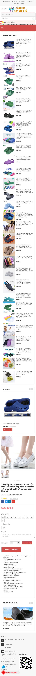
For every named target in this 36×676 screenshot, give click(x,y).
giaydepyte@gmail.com (11, 651)
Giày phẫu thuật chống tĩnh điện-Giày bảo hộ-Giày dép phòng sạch (23, 77)
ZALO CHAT (23, 654)
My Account (7, 1)
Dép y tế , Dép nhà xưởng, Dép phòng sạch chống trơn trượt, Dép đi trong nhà (24, 373)
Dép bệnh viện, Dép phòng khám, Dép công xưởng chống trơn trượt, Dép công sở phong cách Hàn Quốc (24, 360)
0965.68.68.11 (8, 644)
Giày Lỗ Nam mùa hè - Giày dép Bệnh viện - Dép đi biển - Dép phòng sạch (24, 235)
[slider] (4, 498)
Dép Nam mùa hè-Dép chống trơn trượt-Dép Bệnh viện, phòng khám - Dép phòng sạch (24, 246)
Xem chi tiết (7, 429)
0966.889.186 (8, 647)
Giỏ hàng (30, 1)
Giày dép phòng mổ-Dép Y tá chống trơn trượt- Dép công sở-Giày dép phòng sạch (24, 88)
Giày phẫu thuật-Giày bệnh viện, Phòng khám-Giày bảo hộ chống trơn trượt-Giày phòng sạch (24, 180)
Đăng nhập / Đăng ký (19, 3)
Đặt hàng (28, 543)
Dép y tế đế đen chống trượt (11, 423)
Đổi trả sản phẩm (7, 667)
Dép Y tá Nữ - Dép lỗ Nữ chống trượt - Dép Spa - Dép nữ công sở (24, 258)
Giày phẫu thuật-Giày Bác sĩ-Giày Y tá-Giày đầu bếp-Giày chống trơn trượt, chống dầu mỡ (24, 191)
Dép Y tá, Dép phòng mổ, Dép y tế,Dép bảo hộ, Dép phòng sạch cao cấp (24, 203)
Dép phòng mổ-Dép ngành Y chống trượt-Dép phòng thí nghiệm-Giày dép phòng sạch (23, 158)
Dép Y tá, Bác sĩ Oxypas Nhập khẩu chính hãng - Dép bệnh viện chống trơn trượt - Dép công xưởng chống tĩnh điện (23, 295)
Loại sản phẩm (6, 14)
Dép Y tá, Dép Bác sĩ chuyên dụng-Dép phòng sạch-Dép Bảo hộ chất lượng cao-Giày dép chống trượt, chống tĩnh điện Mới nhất (24, 136)
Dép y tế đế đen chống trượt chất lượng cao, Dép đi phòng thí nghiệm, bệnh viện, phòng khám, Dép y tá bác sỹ (23, 41)
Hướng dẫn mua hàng (8, 661)
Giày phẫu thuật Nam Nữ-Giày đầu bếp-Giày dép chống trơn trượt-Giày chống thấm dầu (24, 112)
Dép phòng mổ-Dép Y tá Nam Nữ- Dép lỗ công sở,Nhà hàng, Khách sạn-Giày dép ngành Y (24, 170)
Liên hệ (5, 669)
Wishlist (15, 1)
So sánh (23, 1)
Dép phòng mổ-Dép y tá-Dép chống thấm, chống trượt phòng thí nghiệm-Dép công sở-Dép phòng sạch (24, 223)
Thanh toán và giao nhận (9, 664)
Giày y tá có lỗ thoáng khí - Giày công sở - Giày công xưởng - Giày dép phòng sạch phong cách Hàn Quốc (24, 315)
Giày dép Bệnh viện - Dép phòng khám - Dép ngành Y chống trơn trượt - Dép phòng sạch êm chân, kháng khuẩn (23, 281)
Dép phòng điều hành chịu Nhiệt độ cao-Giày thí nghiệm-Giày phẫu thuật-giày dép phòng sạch (23, 100)
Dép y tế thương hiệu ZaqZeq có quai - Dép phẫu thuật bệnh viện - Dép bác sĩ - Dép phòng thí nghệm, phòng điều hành (24, 350)
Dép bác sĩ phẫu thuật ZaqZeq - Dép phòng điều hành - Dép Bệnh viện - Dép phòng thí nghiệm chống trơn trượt (24, 338)
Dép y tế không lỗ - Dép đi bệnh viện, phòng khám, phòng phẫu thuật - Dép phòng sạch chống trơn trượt (24, 304)
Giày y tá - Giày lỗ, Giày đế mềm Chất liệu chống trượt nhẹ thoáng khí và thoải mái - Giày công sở (24, 327)
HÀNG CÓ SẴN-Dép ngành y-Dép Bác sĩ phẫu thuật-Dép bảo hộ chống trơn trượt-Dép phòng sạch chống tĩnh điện (24, 215)
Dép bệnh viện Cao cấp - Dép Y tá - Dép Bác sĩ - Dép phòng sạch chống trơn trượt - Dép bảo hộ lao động (24, 270)
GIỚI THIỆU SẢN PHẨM (11, 549)
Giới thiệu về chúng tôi (9, 659)
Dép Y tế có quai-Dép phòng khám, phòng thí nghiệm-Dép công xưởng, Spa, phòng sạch (24, 146)
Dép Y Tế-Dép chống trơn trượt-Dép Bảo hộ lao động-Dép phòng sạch (24, 65)
